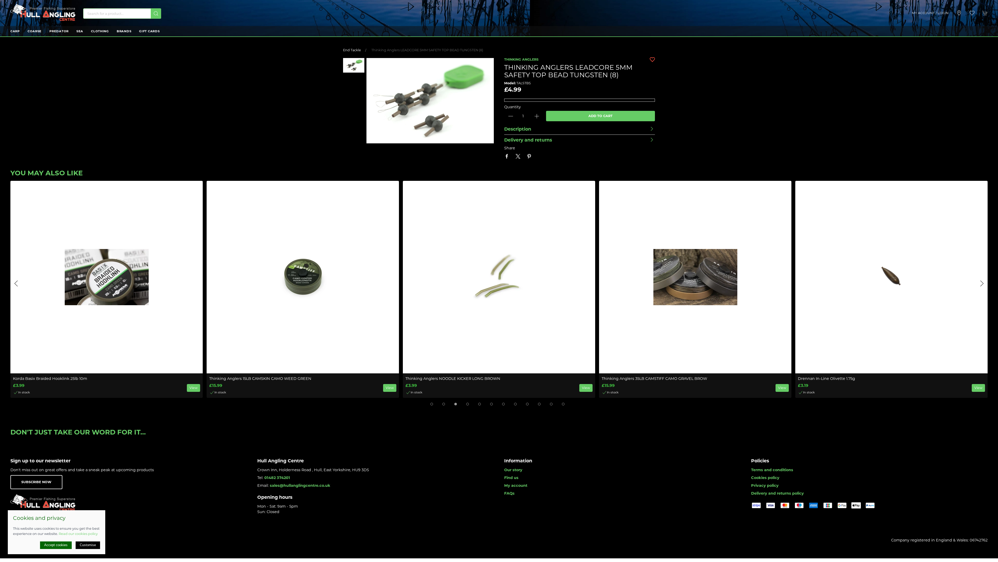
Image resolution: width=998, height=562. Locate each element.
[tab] (431, 404)
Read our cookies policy (78, 534)
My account (515, 485)
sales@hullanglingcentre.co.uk (300, 485)
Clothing (100, 31)
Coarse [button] (35, 31)
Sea (79, 31)
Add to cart (600, 116)
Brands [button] (124, 31)
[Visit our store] (959, 13)
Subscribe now (36, 482)
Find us (511, 477)
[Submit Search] (156, 13)
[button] (972, 13)
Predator (59, 31)
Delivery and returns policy (777, 493)
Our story (513, 470)
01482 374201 (277, 477)
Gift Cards (149, 31)
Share (509, 148)
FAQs (509, 493)
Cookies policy (765, 477)
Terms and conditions (772, 470)
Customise (88, 545)
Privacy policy (765, 485)
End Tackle (352, 50)
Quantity (512, 107)
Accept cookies (56, 545)
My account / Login (930, 13)
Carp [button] (15, 31)
